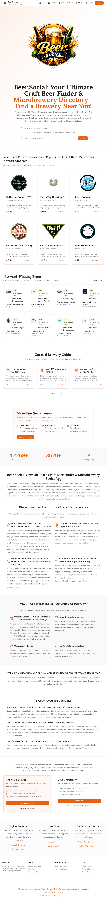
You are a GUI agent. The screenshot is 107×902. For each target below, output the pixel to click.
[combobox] (53, 128)
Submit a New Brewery (27, 808)
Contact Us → (53, 846)
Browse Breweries (34, 866)
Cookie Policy (86, 872)
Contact (31, 878)
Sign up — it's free (25, 437)
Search (83, 138)
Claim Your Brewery (27, 803)
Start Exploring (79, 801)
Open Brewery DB (49, 889)
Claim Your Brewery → (88, 842)
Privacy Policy (86, 866)
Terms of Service (87, 869)
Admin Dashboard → (88, 846)
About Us (31, 875)
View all (96, 280)
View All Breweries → (19, 845)
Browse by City (33, 872)
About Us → (53, 842)
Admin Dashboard (61, 869)
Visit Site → (27, 212)
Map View (31, 869)
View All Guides (53, 394)
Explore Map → (19, 849)
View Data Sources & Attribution (53, 892)
